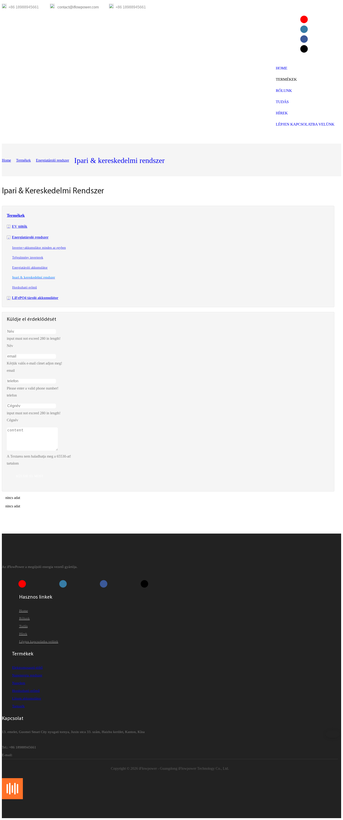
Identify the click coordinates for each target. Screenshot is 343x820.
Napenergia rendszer (27, 675)
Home (6, 160)
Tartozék (18, 706)
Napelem (18, 683)
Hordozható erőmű (26, 691)
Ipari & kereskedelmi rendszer (119, 160)
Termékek (23, 160)
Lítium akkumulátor (26, 698)
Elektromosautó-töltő (27, 667)
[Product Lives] (12, 798)
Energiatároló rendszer (52, 160)
